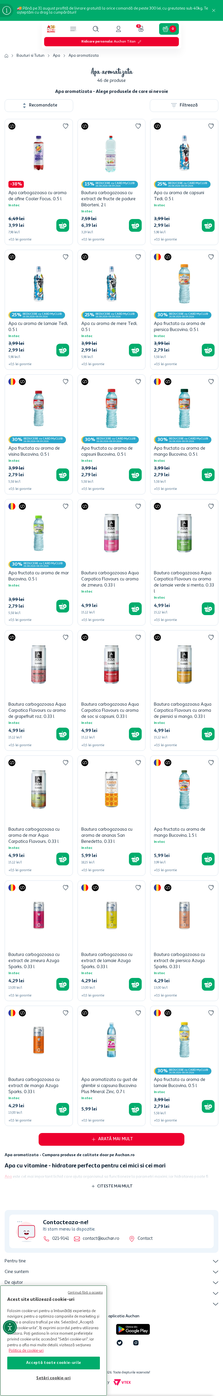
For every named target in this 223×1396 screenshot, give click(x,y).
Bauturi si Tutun (30, 56)
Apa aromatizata (84, 56)
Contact (145, 1239)
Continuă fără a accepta (85, 1292)
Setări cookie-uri (53, 1378)
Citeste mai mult (115, 1186)
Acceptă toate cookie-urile (53, 1363)
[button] (96, 29)
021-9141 (60, 1239)
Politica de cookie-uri (26, 1351)
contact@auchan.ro (101, 1239)
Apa (56, 56)
